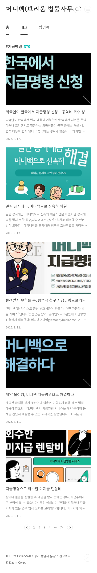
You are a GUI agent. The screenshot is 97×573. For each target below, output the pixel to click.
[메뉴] (87, 9)
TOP (87, 558)
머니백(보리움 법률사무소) (43, 9)
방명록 (44, 27)
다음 (70, 527)
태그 (24, 27)
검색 (77, 9)
